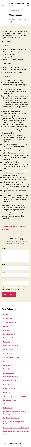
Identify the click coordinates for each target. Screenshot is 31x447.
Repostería (15, 11)
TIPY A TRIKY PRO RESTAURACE (14, 396)
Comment (5, 248)
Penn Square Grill (9, 334)
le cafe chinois (8, 353)
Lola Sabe (6, 330)
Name (4, 264)
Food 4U (6, 314)
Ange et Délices (8, 373)
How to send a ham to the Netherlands (16, 428)
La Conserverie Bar (9, 380)
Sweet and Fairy (8, 365)
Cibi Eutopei (7, 392)
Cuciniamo (6, 326)
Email (4, 272)
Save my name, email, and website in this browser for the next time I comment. (14, 288)
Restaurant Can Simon (10, 346)
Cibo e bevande (8, 404)
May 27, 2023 (23, 19)
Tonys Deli (6, 369)
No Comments (16, 22)
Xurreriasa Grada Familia (11, 357)
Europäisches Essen (9, 400)
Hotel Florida (7, 408)
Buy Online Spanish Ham (11, 418)
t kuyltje (6, 361)
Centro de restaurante (10, 377)
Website (4, 280)
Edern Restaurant (9, 388)
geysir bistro (7, 384)
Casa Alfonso (7, 318)
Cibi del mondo (8, 349)
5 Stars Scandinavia (9, 322)
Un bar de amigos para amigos (13, 338)
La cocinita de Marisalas (15, 3)
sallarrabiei (11, 19)
